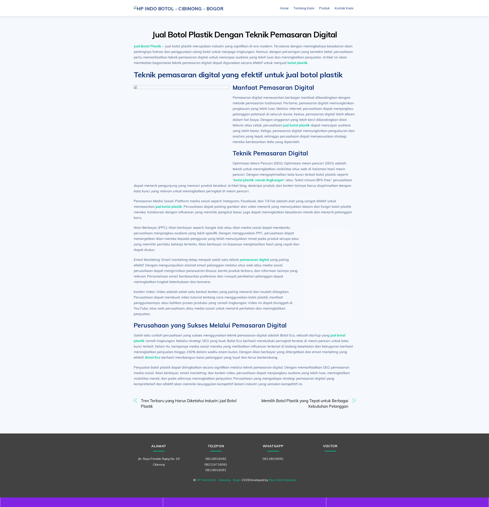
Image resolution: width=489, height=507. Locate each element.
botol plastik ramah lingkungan (259, 180)
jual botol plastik (296, 125)
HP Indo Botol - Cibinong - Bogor (219, 480)
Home (284, 8)
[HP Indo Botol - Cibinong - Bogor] (178, 8)
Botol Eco (152, 357)
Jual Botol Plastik (148, 46)
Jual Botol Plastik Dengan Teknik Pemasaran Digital (244, 34)
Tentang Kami (303, 8)
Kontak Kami (343, 8)
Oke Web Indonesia (282, 480)
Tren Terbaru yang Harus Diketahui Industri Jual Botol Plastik (188, 403)
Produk (324, 8)
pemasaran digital (255, 259)
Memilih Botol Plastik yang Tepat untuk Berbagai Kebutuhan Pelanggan (304, 403)
